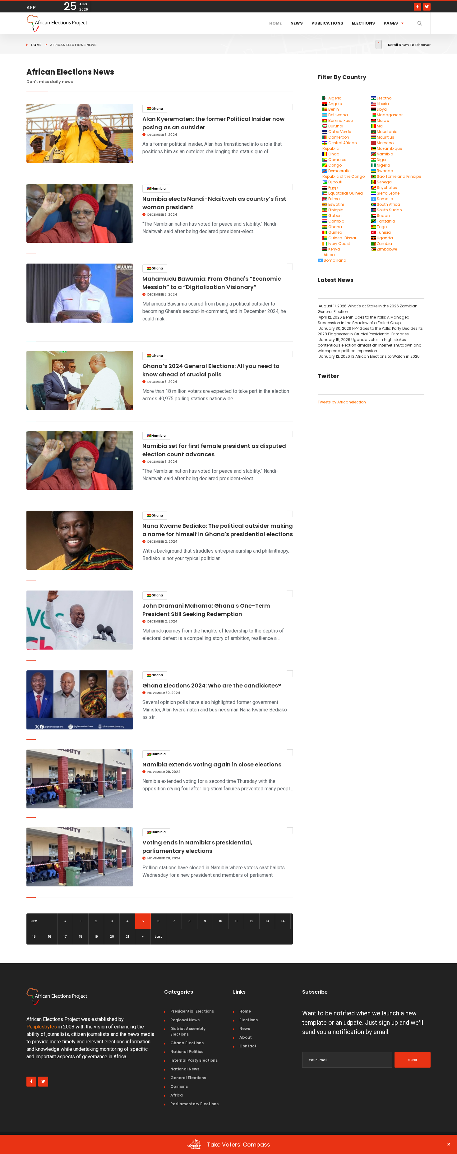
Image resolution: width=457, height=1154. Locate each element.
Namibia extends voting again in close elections (211, 764)
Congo (334, 165)
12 (251, 921)
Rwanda (384, 170)
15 (34, 936)
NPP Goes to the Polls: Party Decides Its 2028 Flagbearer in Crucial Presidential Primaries (370, 331)
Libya (381, 109)
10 (220, 921)
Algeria (334, 98)
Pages (391, 23)
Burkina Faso (340, 120)
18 (80, 936)
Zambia (384, 243)
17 (65, 936)
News (296, 23)
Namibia (158, 188)
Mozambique (389, 148)
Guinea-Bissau (342, 238)
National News (184, 1069)
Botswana (337, 114)
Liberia (382, 103)
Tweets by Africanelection (342, 402)
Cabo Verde (339, 131)
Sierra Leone (387, 193)
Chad (333, 154)
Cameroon (338, 137)
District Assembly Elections (187, 1031)
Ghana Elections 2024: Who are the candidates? (211, 685)
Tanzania (385, 221)
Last (158, 936)
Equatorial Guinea (345, 193)
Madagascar (389, 114)
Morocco (385, 142)
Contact (247, 1046)
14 (283, 921)
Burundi (335, 126)
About (245, 1037)
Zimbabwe (386, 249)
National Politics (186, 1051)
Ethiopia (335, 210)
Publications (327, 23)
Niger (381, 159)
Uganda (384, 238)
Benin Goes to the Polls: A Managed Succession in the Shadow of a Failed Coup (363, 320)
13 (267, 921)
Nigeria (383, 165)
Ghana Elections (187, 1043)
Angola (334, 103)
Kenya (333, 249)
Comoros (336, 159)
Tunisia (383, 232)
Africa (329, 254)
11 (236, 921)
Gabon (334, 215)
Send (412, 1059)
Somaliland (334, 260)
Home (275, 23)
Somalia (384, 198)
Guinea (334, 232)
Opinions (179, 1086)
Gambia (335, 221)
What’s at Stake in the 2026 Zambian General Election (368, 308)
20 (112, 936)
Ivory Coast (338, 243)
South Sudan (389, 210)
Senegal (384, 182)
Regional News (185, 1020)
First (34, 921)
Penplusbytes (41, 1027)
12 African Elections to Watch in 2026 (369, 356)
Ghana (157, 108)
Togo (381, 226)
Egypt (333, 187)
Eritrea (333, 198)
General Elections (188, 1077)
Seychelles (386, 187)
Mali (380, 126)
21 (127, 936)
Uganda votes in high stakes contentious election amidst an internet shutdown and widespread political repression (370, 345)
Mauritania (387, 131)
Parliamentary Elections (194, 1103)
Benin (333, 109)
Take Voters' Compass (329, 1144)
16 (49, 936)
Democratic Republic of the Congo (343, 173)
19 (96, 936)
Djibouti (334, 182)
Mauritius (385, 137)
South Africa (388, 204)
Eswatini (335, 204)
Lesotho (383, 98)
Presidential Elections (192, 1011)
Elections (363, 23)
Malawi (383, 120)
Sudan (383, 215)
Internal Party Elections (194, 1060)
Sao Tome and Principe (398, 176)
